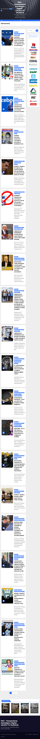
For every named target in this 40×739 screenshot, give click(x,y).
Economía (22, 258)
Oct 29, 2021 (17, 501)
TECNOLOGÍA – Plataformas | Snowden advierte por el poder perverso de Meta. (19, 108)
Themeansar (3, 736)
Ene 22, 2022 (17, 273)
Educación (16, 625)
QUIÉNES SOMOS (35, 734)
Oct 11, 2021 (17, 605)
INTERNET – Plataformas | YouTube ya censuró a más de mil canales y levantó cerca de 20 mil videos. (19, 200)
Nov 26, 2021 (17, 438)
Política (15, 133)
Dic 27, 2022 (17, 113)
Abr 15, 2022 (17, 207)
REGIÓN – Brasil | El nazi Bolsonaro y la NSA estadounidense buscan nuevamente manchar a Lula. (19, 598)
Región (19, 193)
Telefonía (20, 70)
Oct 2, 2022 (17, 145)
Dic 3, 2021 (17, 406)
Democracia (16, 98)
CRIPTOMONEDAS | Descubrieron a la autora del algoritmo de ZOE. (25, 703)
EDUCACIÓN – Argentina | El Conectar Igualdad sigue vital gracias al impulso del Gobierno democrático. (19, 465)
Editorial (22, 423)
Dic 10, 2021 (17, 341)
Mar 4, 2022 (17, 241)
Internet (22, 33)
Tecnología (16, 70)
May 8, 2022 (17, 176)
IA (14, 360)
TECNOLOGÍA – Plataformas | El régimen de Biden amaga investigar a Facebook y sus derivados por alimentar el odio (19, 566)
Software (22, 101)
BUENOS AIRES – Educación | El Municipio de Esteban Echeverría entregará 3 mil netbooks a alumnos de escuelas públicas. (19, 529)
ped (22, 47)
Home (27, 734)
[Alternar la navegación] (21, 20)
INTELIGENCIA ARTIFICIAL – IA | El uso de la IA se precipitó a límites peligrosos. (19, 401)
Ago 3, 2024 (17, 82)
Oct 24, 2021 (17, 537)
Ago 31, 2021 (17, 642)
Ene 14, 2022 (17, 311)
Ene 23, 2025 (17, 47)
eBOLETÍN (30, 734)
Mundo (19, 101)
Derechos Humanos (17, 33)
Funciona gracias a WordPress (5, 734)
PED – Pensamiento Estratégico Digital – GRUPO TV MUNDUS (20, 7)
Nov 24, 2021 (17, 472)
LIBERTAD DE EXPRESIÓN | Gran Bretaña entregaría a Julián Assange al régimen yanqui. (19, 337)
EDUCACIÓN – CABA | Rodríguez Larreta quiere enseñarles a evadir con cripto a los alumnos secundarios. (19, 267)
